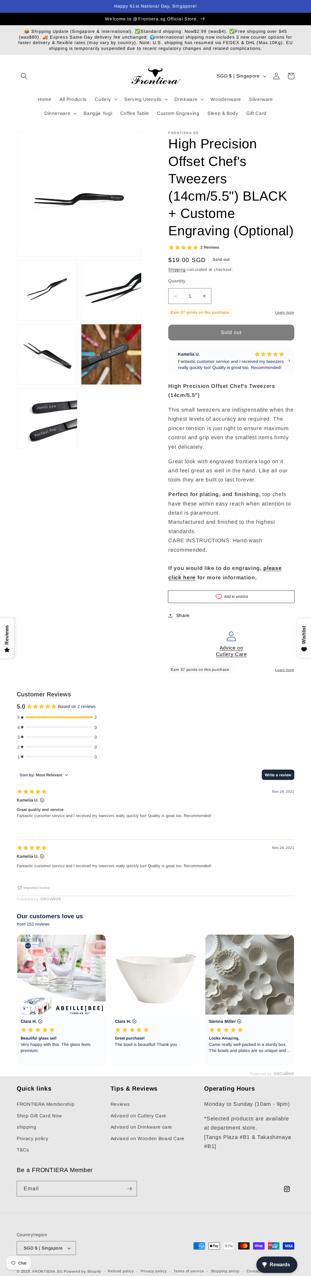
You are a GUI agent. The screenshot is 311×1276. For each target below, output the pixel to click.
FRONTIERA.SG (47, 1271)
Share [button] (183, 615)
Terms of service (188, 1271)
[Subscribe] (129, 1189)
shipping (26, 1126)
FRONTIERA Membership (45, 1104)
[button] (24, 76)
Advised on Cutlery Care (138, 1115)
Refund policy (121, 1271)
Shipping (176, 269)
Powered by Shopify (82, 1271)
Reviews (120, 1104)
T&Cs (23, 1149)
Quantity (177, 280)
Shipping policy (225, 1271)
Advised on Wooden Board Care (148, 1138)
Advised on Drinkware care (142, 1126)
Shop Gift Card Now (39, 1115)
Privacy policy (32, 1138)
